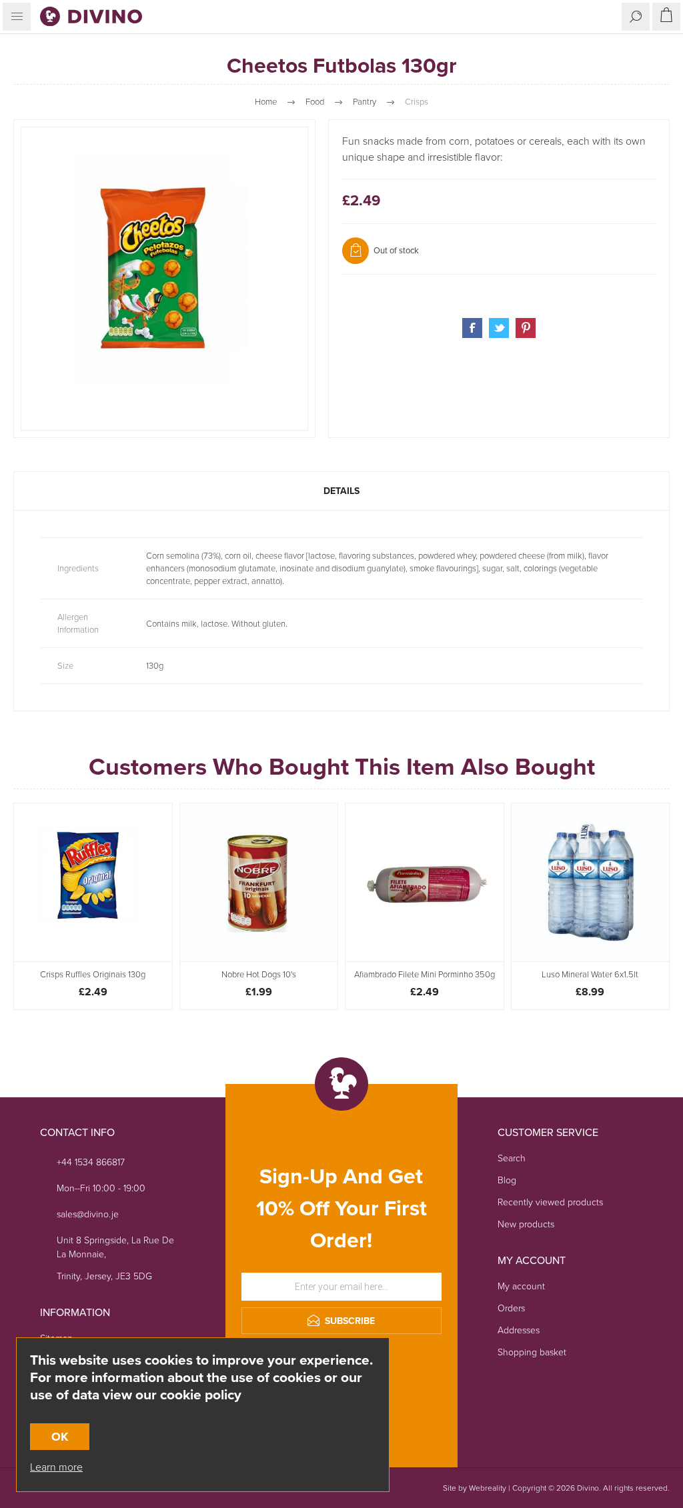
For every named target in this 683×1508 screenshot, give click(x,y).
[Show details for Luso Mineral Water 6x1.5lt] (591, 882)
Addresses (519, 1330)
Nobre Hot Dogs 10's (258, 975)
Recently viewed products (550, 1202)
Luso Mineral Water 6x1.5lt (590, 975)
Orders (511, 1308)
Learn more (56, 1467)
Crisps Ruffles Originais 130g (92, 975)
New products (526, 1224)
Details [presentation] (341, 491)
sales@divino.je (88, 1214)
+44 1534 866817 (91, 1162)
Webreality (487, 1488)
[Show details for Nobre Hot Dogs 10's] (259, 882)
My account (521, 1286)
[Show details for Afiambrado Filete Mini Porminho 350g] (425, 882)
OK (59, 1436)
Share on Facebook (472, 328)
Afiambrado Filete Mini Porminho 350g (424, 975)
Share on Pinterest (526, 328)
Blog (507, 1180)
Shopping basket (532, 1352)
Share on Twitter (499, 328)
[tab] (341, 491)
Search (512, 1158)
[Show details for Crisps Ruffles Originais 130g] (93, 882)
